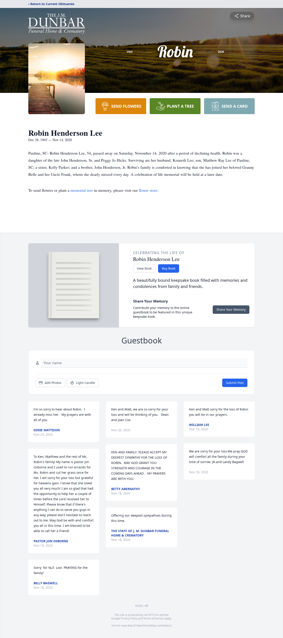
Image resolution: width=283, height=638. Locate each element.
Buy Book (168, 268)
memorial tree (82, 190)
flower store (148, 190)
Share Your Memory (231, 309)
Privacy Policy (129, 618)
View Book (144, 268)
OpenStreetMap (146, 625)
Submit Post (235, 383)
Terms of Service (153, 618)
